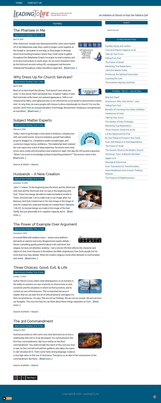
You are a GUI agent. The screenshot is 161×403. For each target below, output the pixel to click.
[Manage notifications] (155, 397)
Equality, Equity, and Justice (118, 46)
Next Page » (31, 378)
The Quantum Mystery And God (119, 82)
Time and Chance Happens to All (120, 50)
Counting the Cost (113, 78)
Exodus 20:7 (26, 352)
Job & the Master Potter (116, 70)
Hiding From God (113, 58)
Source (34, 164)
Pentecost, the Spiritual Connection (121, 74)
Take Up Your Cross (114, 54)
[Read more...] (70, 68)
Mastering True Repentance (118, 66)
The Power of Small (114, 62)
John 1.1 (17, 187)
